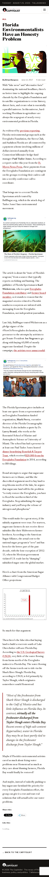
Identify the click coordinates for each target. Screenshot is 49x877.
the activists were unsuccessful (29, 350)
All (4, 19)
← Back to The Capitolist (17, 852)
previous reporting (30, 131)
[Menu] (44, 10)
